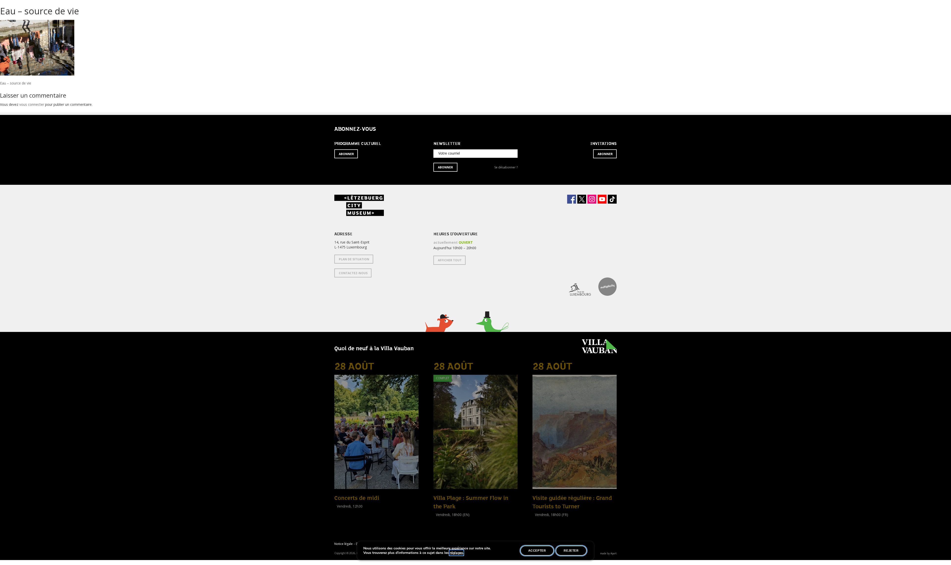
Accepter (537, 550)
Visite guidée (542, 520)
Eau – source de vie (15, 83)
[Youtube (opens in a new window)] (602, 199)
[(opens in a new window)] (576, 286)
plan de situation (354, 259)
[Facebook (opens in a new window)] (571, 199)
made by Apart (608, 553)
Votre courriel (449, 153)
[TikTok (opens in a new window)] (612, 199)
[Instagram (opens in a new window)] (591, 199)
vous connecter (31, 104)
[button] (439, 329)
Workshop (441, 520)
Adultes (440, 525)
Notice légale (343, 544)
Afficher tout (450, 260)
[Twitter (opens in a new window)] (581, 199)
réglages (456, 553)
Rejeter (571, 550)
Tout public (344, 511)
